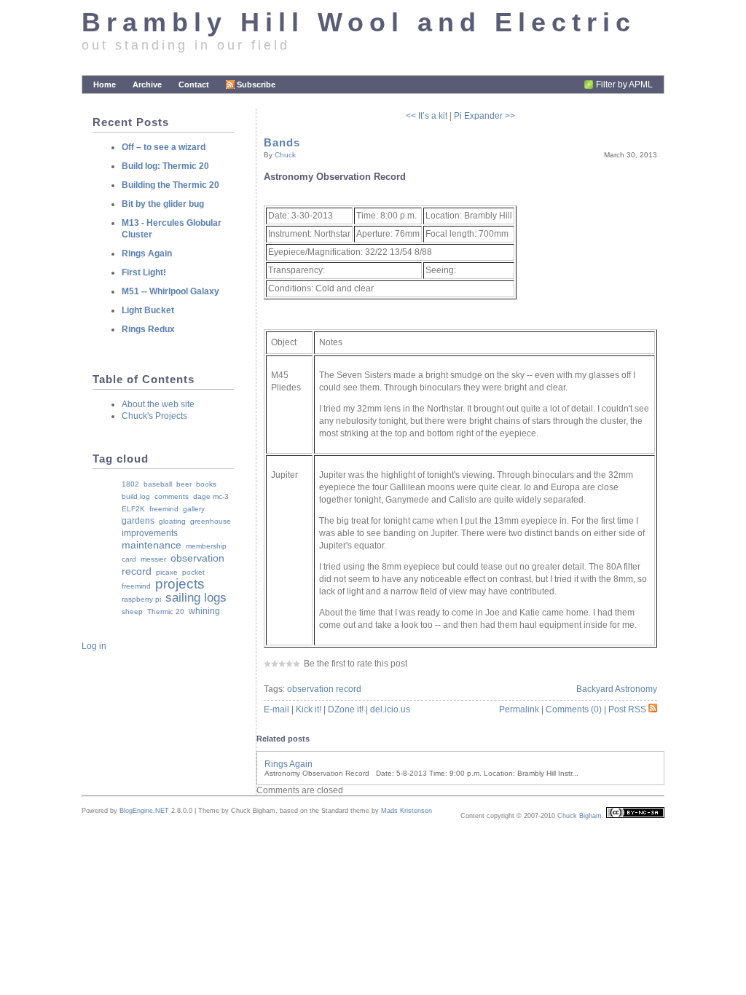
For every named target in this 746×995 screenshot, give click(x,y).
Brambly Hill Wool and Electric (359, 22)
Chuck (285, 155)
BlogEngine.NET (144, 810)
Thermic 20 (165, 611)
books (206, 484)
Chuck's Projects (154, 416)
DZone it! (346, 709)
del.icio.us (390, 709)
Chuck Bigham (579, 815)
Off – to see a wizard (163, 147)
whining (204, 611)
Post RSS (627, 709)
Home (104, 84)
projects (180, 583)
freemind (163, 509)
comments (171, 496)
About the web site (158, 404)
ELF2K (133, 509)
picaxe (167, 572)
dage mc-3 (211, 496)
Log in (94, 646)
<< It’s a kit (426, 116)
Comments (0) (574, 709)
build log (136, 496)
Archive (147, 84)
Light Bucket (148, 310)
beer (184, 484)
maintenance (151, 545)
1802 (130, 484)
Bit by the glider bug (163, 204)
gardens (138, 521)
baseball (158, 484)
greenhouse (210, 521)
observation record (324, 689)
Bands (282, 142)
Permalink (519, 709)
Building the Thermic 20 (170, 185)
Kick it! (308, 709)
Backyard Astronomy (616, 689)
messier (153, 559)
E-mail (276, 709)
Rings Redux (148, 329)
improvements (150, 533)
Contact (193, 84)
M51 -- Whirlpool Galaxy (170, 291)
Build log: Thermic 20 (165, 166)
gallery (194, 509)
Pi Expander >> (484, 116)
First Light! (144, 272)
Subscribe (256, 84)
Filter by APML (624, 84)
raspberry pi (141, 599)
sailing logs (196, 598)
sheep (132, 611)
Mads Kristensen (406, 810)
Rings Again (288, 764)
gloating (172, 521)
